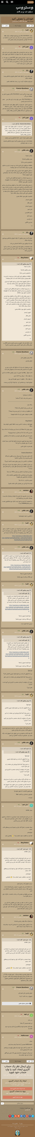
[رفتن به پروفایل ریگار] (31, 71)
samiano (26, 490)
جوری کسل (25, 47)
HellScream (25, 1036)
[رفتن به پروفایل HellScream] (31, 1036)
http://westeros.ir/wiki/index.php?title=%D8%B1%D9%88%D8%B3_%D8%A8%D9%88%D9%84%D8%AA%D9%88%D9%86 (17, 538)
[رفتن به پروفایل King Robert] (31, 258)
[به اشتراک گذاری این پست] (2, 32)
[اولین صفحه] (33, 26)
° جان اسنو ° (25, 805)
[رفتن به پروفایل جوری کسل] (31, 47)
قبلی (29, 25)
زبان (21, 1123)
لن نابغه (26, 1014)
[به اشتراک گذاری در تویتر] (33, 1116)
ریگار (29, 21)
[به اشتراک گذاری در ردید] (18, 1116)
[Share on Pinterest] (10, 1116)
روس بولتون (25, 150)
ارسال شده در (22, 32)
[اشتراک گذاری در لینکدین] (12, 1116)
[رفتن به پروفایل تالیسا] (31, 31)
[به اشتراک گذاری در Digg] (24, 1116)
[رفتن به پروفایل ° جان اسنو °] (31, 805)
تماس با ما (15, 1123)
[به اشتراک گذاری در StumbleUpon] (15, 1116)
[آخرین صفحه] (3, 26)
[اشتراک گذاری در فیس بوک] (30, 1116)
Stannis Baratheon (22, 88)
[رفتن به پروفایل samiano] (31, 491)
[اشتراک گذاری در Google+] (27, 1116)
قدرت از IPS (17, 1128)
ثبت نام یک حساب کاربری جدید (17, 1088)
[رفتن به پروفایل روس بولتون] (31, 151)
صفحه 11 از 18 (17, 26)
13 (2, 1103)
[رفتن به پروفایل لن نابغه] (31, 1015)
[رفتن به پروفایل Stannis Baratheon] (31, 89)
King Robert (25, 258)
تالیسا (27, 30)
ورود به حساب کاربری (17, 1097)
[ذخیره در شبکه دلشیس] (21, 1116)
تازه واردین (15, 21)
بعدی (6, 25)
